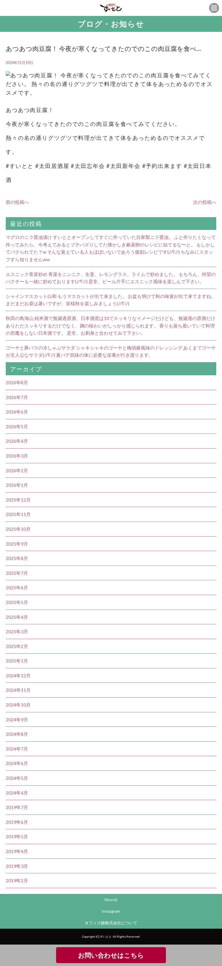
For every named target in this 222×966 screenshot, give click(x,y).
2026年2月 (17, 470)
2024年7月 (17, 748)
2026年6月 (17, 411)
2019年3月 (17, 866)
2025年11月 (18, 514)
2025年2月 (17, 646)
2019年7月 (17, 807)
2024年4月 (17, 792)
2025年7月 (17, 573)
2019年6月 (17, 822)
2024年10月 (18, 704)
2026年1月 (17, 485)
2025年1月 (17, 660)
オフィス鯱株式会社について (111, 922)
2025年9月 (17, 543)
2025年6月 (17, 587)
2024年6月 (17, 763)
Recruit (111, 899)
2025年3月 (17, 631)
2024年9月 (17, 719)
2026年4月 (17, 441)
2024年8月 (17, 734)
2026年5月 (17, 426)
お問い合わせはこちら (111, 955)
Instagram (111, 911)
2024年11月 (18, 690)
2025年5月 (17, 602)
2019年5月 (17, 836)
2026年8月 (17, 382)
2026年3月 (17, 455)
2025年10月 (18, 529)
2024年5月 (17, 778)
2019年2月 (17, 880)
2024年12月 (18, 675)
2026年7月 (17, 397)
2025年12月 (18, 499)
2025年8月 (17, 558)
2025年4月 (17, 617)
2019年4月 (17, 851)
